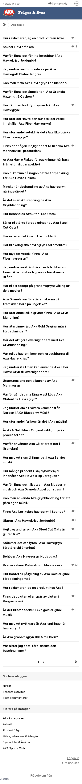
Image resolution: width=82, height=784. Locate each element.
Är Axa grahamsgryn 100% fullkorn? (30, 637)
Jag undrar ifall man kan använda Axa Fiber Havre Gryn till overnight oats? (35, 369)
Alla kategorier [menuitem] (13, 718)
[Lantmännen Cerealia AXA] (4, 24)
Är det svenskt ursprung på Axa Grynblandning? (27, 202)
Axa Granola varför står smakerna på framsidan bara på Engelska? (31, 301)
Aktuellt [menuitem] (8, 724)
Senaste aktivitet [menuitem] (14, 692)
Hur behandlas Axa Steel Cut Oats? (29, 214)
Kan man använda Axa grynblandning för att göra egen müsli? (36, 500)
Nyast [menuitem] (7, 686)
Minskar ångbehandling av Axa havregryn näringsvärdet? (34, 189)
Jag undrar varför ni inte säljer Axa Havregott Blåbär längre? (29, 71)
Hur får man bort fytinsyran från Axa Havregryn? (39, 107)
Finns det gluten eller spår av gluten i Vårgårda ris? (39, 599)
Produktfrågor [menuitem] (12, 730)
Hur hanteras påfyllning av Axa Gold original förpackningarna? (36, 576)
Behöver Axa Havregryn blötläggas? (30, 556)
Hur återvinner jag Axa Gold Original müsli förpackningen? (34, 328)
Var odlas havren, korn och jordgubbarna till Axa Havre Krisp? (36, 356)
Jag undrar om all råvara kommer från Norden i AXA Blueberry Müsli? (31, 410)
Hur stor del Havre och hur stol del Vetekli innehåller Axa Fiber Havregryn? (34, 121)
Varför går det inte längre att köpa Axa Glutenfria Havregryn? (32, 396)
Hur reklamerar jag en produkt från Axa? (39, 38)
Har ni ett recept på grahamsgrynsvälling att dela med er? (37, 288)
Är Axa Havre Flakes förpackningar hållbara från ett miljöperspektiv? (36, 162)
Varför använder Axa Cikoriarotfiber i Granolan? (39, 446)
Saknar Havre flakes (40, 47)
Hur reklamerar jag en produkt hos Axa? (33, 588)
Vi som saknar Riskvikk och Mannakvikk (40, 565)
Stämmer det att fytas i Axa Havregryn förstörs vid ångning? (32, 545)
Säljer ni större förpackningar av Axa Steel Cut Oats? (35, 225)
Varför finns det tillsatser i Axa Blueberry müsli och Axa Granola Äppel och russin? (34, 487)
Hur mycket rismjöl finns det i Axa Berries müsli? (34, 460)
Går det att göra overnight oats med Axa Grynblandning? (33, 342)
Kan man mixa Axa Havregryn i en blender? (35, 83)
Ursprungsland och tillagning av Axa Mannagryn (39, 383)
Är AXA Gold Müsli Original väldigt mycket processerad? (34, 432)
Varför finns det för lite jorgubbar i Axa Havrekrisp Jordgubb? (32, 58)
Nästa (76, 662)
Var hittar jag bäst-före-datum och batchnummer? (29, 648)
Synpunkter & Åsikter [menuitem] (16, 742)
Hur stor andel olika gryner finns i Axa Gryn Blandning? (35, 315)
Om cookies (70, 763)
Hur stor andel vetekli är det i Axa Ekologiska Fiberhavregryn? (36, 134)
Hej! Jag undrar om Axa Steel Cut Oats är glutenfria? (39, 531)
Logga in (73, 758)
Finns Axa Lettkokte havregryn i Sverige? (39, 512)
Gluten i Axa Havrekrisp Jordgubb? (39, 520)
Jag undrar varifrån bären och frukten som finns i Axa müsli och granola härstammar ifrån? (35, 272)
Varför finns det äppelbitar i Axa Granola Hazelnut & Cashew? (34, 94)
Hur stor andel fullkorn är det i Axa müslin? (35, 421)
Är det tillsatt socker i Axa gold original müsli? (39, 612)
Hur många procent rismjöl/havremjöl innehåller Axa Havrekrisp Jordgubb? (31, 473)
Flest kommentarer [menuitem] (15, 698)
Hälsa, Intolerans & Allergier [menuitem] (20, 736)
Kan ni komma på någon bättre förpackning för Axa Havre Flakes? (36, 175)
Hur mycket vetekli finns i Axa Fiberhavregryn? (25, 256)
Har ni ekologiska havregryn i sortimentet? (35, 245)
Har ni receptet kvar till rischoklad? (29, 236)
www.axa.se (12, 3)
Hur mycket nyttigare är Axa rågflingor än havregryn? (35, 626)
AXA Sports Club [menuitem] (14, 748)
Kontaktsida (60, 3)
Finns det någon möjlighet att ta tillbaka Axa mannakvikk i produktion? (39, 148)
